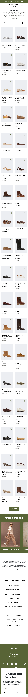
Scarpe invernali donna (14, 594)
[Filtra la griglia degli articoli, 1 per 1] (26, 23)
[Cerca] (22, 5)
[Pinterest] (20, 664)
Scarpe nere (14, 585)
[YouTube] (16, 664)
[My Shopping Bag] (25, 5)
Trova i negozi (15, 648)
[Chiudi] (24, 670)
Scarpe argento (14, 611)
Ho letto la (11, 692)
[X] (25, 664)
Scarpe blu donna (14, 615)
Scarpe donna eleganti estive (14, 620)
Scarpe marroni (14, 602)
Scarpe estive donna (14, 589)
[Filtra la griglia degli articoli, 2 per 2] (22, 23)
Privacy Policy (14, 692)
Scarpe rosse (14, 598)
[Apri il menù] (2, 5)
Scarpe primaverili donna (14, 626)
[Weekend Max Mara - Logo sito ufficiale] (14, 5)
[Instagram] (3, 664)
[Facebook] (12, 664)
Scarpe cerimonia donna (14, 606)
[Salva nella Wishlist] (11, 28)
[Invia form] (23, 688)
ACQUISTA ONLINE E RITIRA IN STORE (14, 1)
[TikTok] (7, 664)
